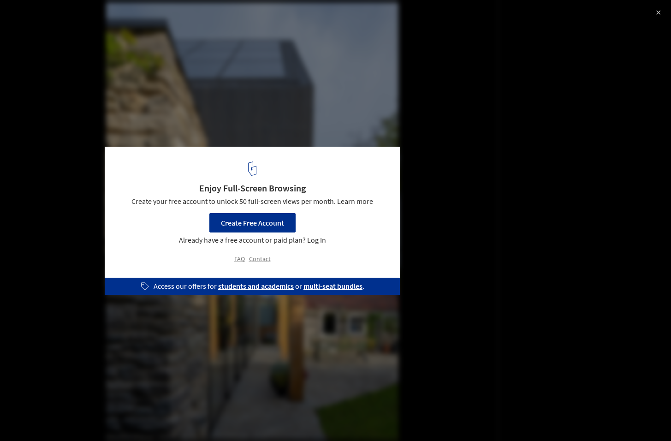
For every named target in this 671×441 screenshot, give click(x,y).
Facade (144, 417)
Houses (105, 417)
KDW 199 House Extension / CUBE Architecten (114, 17)
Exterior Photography (45, 417)
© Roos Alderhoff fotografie (51, 32)
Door (180, 417)
